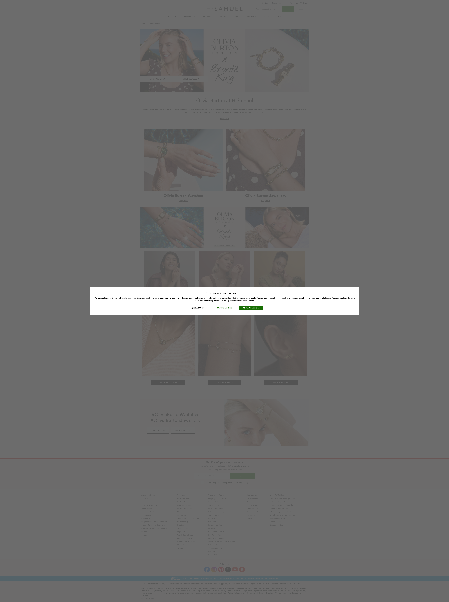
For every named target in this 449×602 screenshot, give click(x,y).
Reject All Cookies (198, 308)
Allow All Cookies (251, 308)
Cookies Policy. (247, 300)
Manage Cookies (224, 308)
